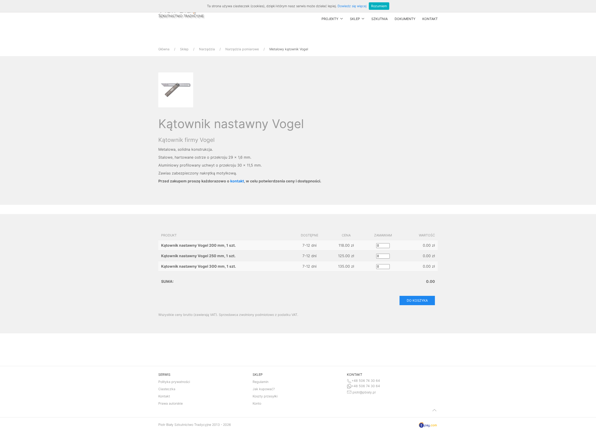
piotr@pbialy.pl (364, 392)
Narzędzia (207, 49)
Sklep (184, 49)
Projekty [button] (330, 19)
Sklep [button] (355, 19)
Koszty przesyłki (265, 396)
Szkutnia (379, 19)
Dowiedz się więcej (352, 6)
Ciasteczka (166, 389)
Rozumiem (379, 6)
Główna (163, 49)
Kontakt (430, 19)
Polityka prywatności (174, 382)
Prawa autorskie (170, 403)
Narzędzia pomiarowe (242, 49)
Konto (257, 403)
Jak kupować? (264, 389)
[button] (177, 89)
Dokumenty (405, 19)
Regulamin (260, 382)
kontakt (237, 181)
